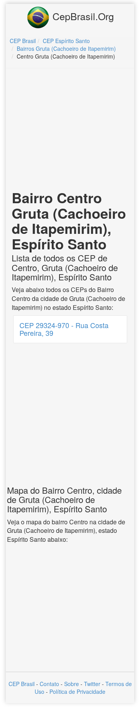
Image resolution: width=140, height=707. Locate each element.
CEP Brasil (22, 684)
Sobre (71, 684)
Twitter (92, 684)
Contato (49, 684)
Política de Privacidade (77, 691)
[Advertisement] (71, 130)
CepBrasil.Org (82, 16)
